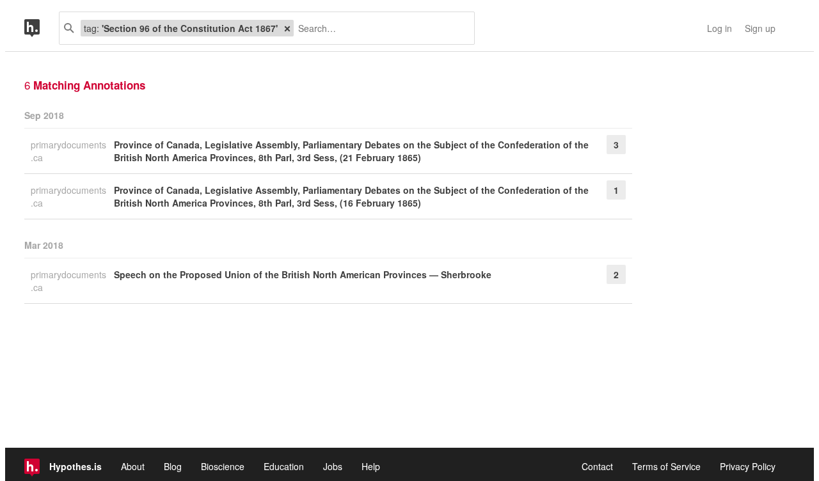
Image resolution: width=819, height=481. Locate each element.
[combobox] (379, 28)
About (133, 466)
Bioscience (222, 466)
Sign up (760, 28)
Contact (597, 466)
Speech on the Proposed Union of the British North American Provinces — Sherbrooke (302, 274)
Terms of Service (666, 466)
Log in (719, 28)
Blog (173, 466)
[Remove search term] (287, 28)
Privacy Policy (747, 466)
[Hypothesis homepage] (41, 28)
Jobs (332, 466)
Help (371, 466)
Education (284, 466)
